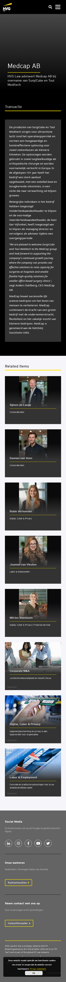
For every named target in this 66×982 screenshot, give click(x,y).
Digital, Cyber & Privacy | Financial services (30, 625)
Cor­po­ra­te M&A (20, 671)
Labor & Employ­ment (23, 777)
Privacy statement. (38, 969)
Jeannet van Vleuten (23, 564)
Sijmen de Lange (20, 405)
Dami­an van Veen (21, 458)
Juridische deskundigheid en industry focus (30, 678)
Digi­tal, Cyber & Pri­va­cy (25, 724)
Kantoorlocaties (17, 882)
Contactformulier (18, 923)
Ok (33, 973)
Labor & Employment (20, 571)
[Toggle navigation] (58, 7)
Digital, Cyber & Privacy (21, 518)
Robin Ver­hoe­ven (21, 511)
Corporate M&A (17, 412)
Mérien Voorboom (21, 617)
